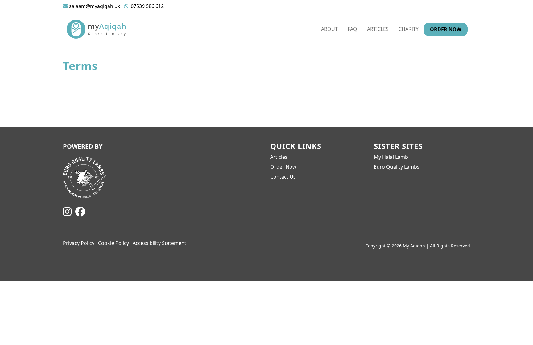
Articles (378, 29)
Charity (409, 29)
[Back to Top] (519, 331)
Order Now (445, 29)
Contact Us (283, 176)
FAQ (352, 29)
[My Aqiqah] (96, 28)
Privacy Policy (78, 243)
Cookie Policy (113, 243)
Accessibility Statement (159, 243)
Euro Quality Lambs (396, 166)
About (329, 29)
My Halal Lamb (391, 157)
